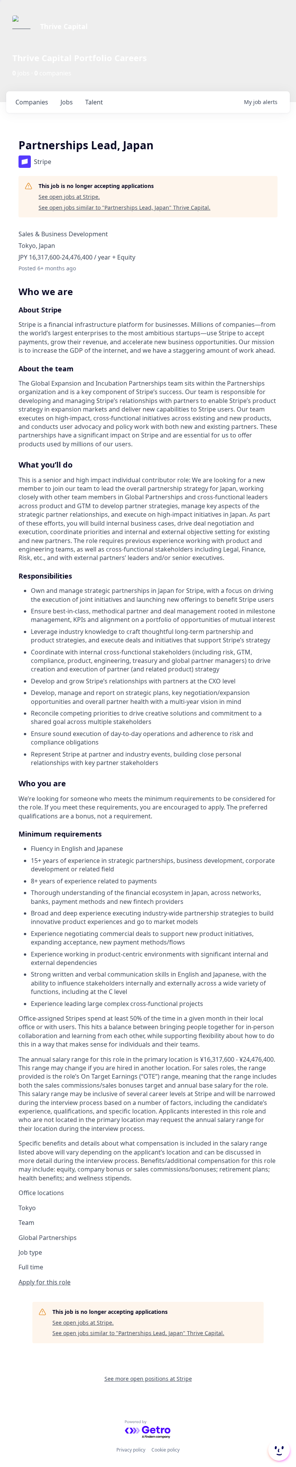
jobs (67, 102)
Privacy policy (130, 1450)
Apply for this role (44, 1282)
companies (31, 102)
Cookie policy (165, 1450)
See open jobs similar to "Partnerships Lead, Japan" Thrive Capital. (124, 207)
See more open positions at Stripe (148, 1378)
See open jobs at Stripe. (69, 196)
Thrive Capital (63, 26)
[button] (278, 1450)
